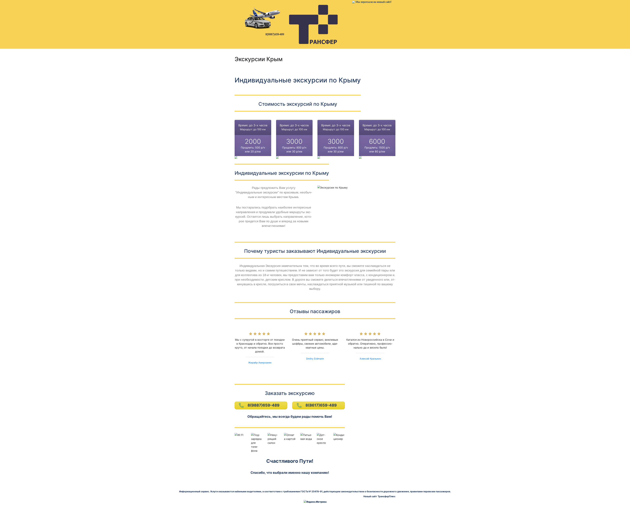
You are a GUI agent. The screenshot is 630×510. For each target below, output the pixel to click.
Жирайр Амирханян (259, 362)
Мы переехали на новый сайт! (373, 1)
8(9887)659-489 (274, 34)
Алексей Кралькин (370, 358)
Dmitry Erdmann (315, 358)
